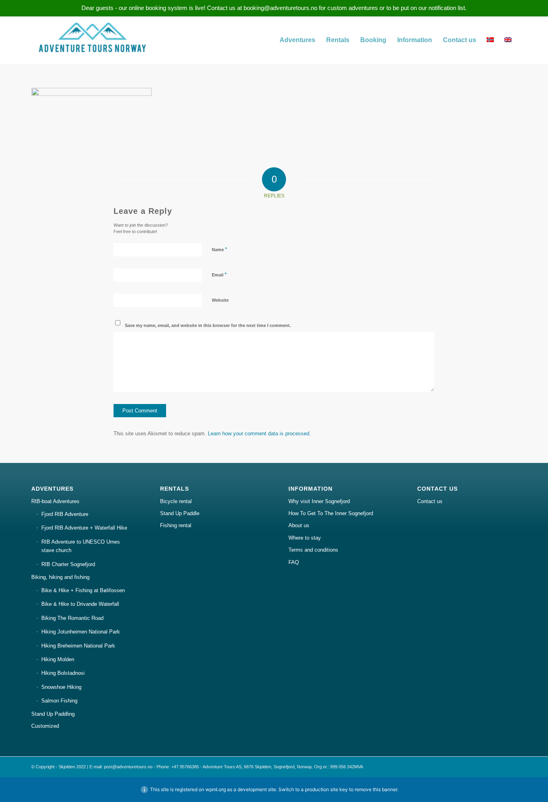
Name (219, 249)
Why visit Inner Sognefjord (319, 501)
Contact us (429, 501)
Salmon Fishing (59, 701)
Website (220, 300)
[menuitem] (297, 40)
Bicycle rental (176, 501)
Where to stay (304, 538)
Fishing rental (175, 525)
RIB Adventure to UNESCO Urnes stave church (80, 546)
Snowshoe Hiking (61, 687)
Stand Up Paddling (53, 714)
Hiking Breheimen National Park (78, 646)
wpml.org (215, 789)
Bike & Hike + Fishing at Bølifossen (83, 590)
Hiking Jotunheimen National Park (80, 632)
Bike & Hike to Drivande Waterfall (80, 604)
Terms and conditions (313, 550)
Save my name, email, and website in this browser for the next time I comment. (208, 325)
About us (298, 525)
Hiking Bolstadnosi (63, 673)
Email (219, 275)
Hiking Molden (57, 659)
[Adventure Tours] (91, 40)
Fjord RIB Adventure (64, 514)
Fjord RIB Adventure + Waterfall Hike (84, 528)
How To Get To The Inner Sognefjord (330, 513)
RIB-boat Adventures (55, 501)
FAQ (293, 562)
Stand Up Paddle (179, 513)
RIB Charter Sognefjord (68, 564)
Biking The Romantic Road (72, 618)
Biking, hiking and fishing (60, 577)
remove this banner (376, 789)
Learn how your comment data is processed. (259, 433)
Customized (45, 726)
